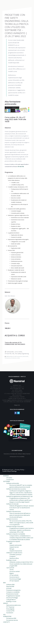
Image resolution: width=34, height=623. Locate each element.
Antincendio (25, 356)
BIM (4, 583)
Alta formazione (18, 356)
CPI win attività (13, 575)
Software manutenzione (13, 511)
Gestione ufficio (14, 558)
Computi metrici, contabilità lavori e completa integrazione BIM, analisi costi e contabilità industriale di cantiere (21, 537)
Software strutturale (12, 504)
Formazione (7, 358)
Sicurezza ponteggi (15, 579)
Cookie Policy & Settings (9, 471)
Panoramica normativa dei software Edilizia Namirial (17, 454)
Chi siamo (9, 478)
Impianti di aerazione (15, 551)
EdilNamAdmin (9, 356)
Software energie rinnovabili (14, 526)
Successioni (9, 613)
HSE (4, 614)
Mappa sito (17, 405)
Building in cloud (11, 560)
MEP (10, 543)
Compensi (12, 556)
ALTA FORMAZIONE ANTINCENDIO (15, 343)
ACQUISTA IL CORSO (15, 335)
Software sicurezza (12, 519)
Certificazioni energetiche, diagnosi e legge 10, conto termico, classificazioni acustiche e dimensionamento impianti (20, 492)
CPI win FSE (21, 166)
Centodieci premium (15, 554)
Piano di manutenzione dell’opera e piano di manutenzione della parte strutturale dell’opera (19, 515)
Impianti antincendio (15, 545)
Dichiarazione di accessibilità (17, 456)
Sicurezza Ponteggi (12, 598)
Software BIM (10, 584)
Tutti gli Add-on (11, 599)
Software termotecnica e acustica (16, 489)
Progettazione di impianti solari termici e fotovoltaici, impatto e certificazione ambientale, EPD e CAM (21, 530)
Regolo (11, 573)
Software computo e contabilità (15, 534)
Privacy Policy (19, 469)
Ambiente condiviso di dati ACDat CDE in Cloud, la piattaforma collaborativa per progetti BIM (21, 564)
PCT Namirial (10, 607)
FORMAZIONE (7, 616)
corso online (18, 352)
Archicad (8, 588)
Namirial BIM (10, 586)
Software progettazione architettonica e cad (19, 496)
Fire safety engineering (22, 353)
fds (13, 353)
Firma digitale (10, 609)
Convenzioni (10, 479)
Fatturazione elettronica (13, 605)
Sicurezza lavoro (14, 577)
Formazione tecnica (12, 620)
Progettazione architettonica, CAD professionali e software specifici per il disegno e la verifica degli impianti (20, 500)
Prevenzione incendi (12, 594)
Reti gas (11, 549)
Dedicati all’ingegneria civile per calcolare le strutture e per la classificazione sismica (21, 507)
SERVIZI (5, 603)
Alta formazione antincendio (12, 102)
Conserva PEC (10, 611)
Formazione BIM (11, 618)
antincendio (10, 352)
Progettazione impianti (13, 596)
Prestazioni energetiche (13, 590)
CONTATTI (6, 622)
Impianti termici (14, 547)
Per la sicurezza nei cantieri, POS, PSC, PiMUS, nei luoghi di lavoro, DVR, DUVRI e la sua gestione (21, 522)
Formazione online (15, 358)
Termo (11, 569)
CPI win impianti (14, 581)
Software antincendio (12, 483)
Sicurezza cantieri (14, 571)
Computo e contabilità (12, 592)
